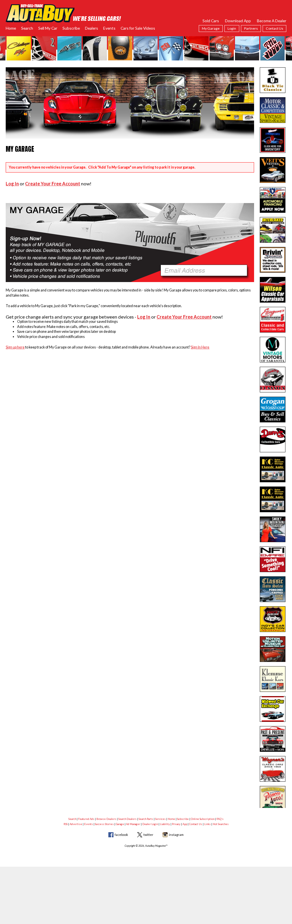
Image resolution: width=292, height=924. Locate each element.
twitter (148, 834)
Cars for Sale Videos (138, 28)
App (184, 824)
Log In (12, 183)
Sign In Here (200, 347)
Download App (238, 20)
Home (11, 28)
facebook (121, 834)
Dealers (91, 28)
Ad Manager (133, 824)
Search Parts (146, 818)
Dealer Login (150, 824)
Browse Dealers (106, 818)
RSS (66, 824)
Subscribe (71, 28)
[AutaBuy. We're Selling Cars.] (63, 12)
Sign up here (15, 347)
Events (109, 28)
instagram (176, 834)
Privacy (176, 824)
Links (207, 824)
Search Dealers (127, 818)
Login (232, 28)
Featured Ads (86, 818)
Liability (165, 824)
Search (27, 28)
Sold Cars (210, 20)
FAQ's (220, 818)
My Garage (211, 28)
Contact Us (274, 28)
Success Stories (104, 824)
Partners (251, 28)
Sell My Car (47, 28)
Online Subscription (202, 818)
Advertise (76, 824)
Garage (120, 824)
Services (160, 818)
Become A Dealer (271, 20)
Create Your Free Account (52, 183)
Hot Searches (221, 824)
